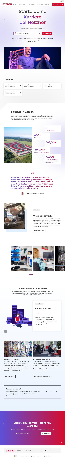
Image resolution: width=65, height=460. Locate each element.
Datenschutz (39, 456)
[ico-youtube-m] (45, 450)
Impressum (33, 456)
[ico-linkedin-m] (54, 450)
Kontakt (27, 456)
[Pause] (5, 331)
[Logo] (10, 450)
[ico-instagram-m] (41, 450)
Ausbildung (47, 4)
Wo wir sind (40, 4)
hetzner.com (21, 456)
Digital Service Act (47, 456)
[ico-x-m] (50, 450)
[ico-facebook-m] (59, 450)
